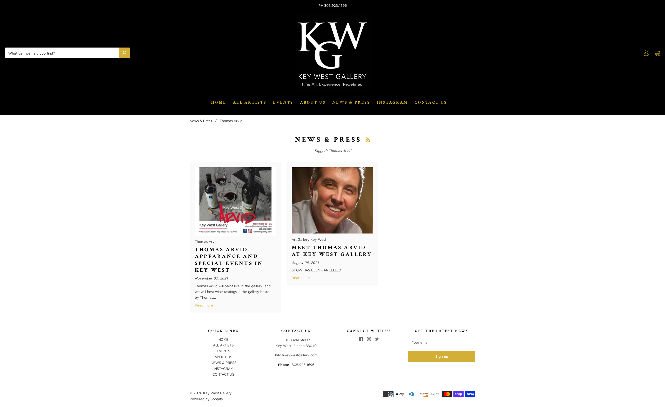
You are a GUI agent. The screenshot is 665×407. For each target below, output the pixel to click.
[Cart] (657, 53)
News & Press (201, 120)
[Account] (646, 53)
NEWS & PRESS (351, 102)
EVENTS (283, 102)
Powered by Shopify (206, 399)
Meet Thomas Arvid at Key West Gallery (332, 251)
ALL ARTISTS (250, 102)
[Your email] (441, 342)
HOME (218, 102)
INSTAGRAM (392, 102)
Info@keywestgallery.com (296, 355)
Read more (204, 305)
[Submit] (124, 53)
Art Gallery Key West (309, 239)
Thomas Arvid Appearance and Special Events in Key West (229, 259)
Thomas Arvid (206, 241)
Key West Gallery (217, 393)
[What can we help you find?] (63, 53)
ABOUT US (313, 102)
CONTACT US (431, 102)
